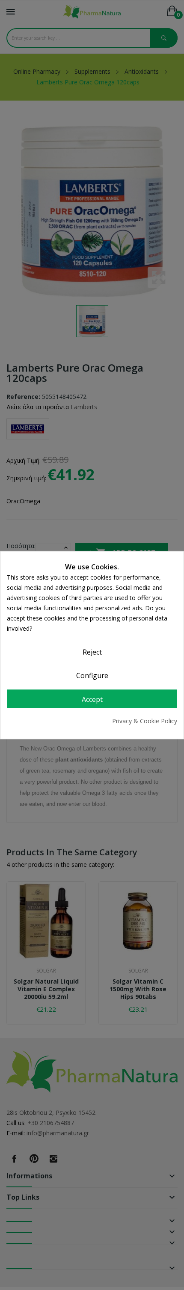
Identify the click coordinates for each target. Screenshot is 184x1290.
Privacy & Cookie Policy (144, 721)
